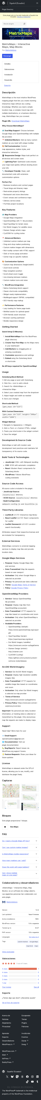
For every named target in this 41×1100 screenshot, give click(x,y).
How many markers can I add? (14, 861)
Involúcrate (26, 1033)
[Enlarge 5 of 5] (36, 805)
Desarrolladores (8, 1041)
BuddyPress (8, 1062)
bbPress (6, 1058)
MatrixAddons (10, 50)
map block (29, 946)
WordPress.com (9, 1051)
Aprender (5, 1033)
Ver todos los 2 (34, 937)
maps (36, 946)
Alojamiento (6, 1023)
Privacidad (6, 1026)
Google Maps (34, 941)
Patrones (25, 1026)
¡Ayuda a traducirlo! (23, 17)
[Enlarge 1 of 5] (17, 787)
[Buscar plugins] (24, 24)
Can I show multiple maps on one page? (9, 874)
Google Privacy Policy (19, 588)
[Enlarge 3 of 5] (36, 787)
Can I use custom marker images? (15, 847)
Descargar (7, 56)
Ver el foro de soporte (10, 1003)
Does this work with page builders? (15, 867)
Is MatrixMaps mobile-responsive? (15, 854)
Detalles (7, 64)
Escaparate (26, 1015)
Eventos (25, 1037)
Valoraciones (9, 69)
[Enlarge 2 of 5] (17, 802)
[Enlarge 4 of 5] (36, 796)
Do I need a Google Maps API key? (16, 841)
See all (36, 987)
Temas (24, 1019)
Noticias (5, 1019)
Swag (25, 1044)
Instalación (8, 75)
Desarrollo (8, 80)
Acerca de (6, 1015)
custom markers (23, 941)
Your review (6, 987)
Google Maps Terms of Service (24, 585)
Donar (25, 1041)
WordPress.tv (8, 1044)
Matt (5, 1055)
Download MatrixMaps (20, 121)
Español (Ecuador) (14, 1072)
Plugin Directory (7, 9)
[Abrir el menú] (37, 3)
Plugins (24, 1023)
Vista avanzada (8, 952)
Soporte (7, 85)
